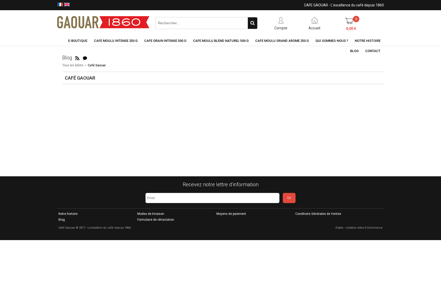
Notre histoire (368, 41)
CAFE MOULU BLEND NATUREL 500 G (221, 41)
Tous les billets (72, 65)
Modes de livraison (150, 214)
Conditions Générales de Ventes (318, 214)
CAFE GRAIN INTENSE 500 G (165, 41)
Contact (373, 51)
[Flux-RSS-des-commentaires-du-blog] (85, 58)
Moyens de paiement (231, 214)
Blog (354, 51)
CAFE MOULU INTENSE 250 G (116, 41)
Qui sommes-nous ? (331, 41)
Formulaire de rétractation (155, 219)
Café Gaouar (97, 65)
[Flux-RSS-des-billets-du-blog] (77, 58)
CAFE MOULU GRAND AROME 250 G (282, 41)
